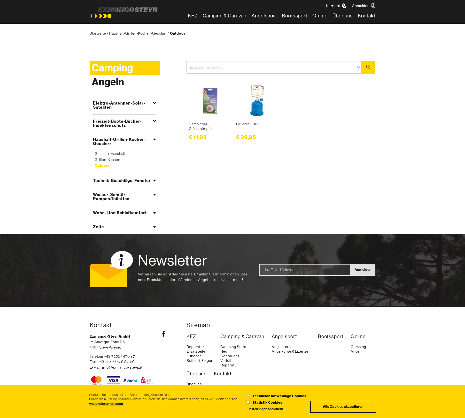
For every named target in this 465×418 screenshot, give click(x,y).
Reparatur (195, 347)
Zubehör (193, 356)
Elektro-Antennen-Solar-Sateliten (119, 105)
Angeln (108, 82)
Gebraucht (229, 356)
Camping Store (233, 347)
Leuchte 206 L (248, 124)
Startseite (98, 33)
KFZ (193, 16)
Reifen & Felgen (199, 360)
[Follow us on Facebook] (163, 334)
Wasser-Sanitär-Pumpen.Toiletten (111, 196)
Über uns (343, 16)
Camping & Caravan (225, 16)
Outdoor (102, 165)
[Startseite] (123, 13)
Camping (112, 68)
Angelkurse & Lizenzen (291, 351)
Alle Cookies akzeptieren (343, 406)
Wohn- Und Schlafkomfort (120, 212)
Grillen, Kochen (107, 160)
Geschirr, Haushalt (110, 154)
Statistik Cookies (267, 403)
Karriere (333, 6)
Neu (223, 351)
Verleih (226, 360)
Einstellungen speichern (265, 409)
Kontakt (366, 16)
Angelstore (281, 347)
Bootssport (294, 16)
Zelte (98, 226)
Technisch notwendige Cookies (279, 396)
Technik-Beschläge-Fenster (122, 180)
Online (319, 16)
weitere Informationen (106, 404)
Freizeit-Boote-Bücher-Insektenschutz (117, 123)
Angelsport (264, 16)
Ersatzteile (195, 351)
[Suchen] (368, 67)
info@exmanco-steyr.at (122, 367)
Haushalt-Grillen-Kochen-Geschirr (138, 33)
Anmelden (361, 6)
